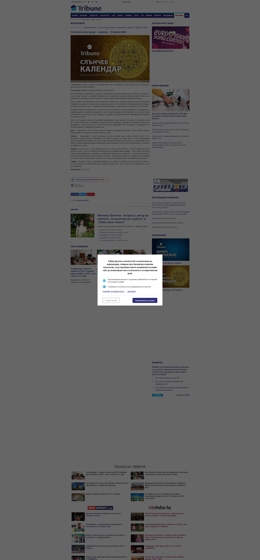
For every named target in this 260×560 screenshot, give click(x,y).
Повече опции (111, 300)
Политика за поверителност (114, 291)
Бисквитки (131, 291)
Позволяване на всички (145, 300)
